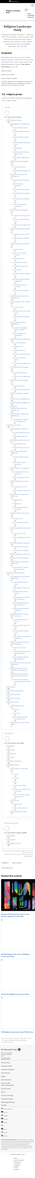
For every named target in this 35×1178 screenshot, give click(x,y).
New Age (17, 800)
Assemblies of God (18, 249)
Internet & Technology (7, 1095)
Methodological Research (8, 1102)
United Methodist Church (20, 444)
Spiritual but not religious (20, 785)
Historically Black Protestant (18, 573)
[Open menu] (32, 5)
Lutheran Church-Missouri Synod (22, 215)
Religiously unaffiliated (11, 823)
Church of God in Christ (19, 647)
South (16, 60)
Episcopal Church (18, 500)
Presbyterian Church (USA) (20, 487)
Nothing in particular (16, 843)
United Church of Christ (19, 533)
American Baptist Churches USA (21, 432)
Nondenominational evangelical (21, 180)
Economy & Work (5, 1088)
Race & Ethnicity (5, 1073)
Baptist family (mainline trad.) (22, 429)
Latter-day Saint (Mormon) (17, 691)
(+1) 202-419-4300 (5, 1057)
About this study (22, 46)
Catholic (13, 687)
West (21, 60)
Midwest (4, 60)
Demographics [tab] (5, 863)
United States (5, 62)
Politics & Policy (5, 1062)
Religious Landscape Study (13, 12)
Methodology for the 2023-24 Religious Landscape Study (15, 955)
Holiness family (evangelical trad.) (23, 339)
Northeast (10, 60)
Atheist (13, 836)
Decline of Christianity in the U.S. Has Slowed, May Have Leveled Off (15, 915)
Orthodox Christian (15, 694)
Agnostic (13, 839)
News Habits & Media (7, 1099)
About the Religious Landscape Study (15, 994)
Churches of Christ (18, 307)
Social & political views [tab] (7, 868)
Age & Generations (6, 1080)
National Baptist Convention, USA (22, 588)
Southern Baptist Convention (21, 127)
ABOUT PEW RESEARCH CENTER (8, 1139)
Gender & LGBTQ (5, 1083)
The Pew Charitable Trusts (24, 1147)
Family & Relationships (7, 1085)
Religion (3, 1076)
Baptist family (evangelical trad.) (22, 124)
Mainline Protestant (16, 425)
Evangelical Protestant (16, 120)
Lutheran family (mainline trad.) (22, 468)
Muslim (13, 750)
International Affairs (6, 1066)
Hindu (12, 757)
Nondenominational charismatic (21, 189)
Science (3, 1092)
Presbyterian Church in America (21, 234)
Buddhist (13, 753)
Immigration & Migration (7, 1069)
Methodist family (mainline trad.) (22, 440)
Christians (7, 107)
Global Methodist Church (20, 167)
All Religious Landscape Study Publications (17, 1032)
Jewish (13, 746)
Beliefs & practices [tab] (16, 863)
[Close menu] (26, 10)
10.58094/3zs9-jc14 (8, 1042)
